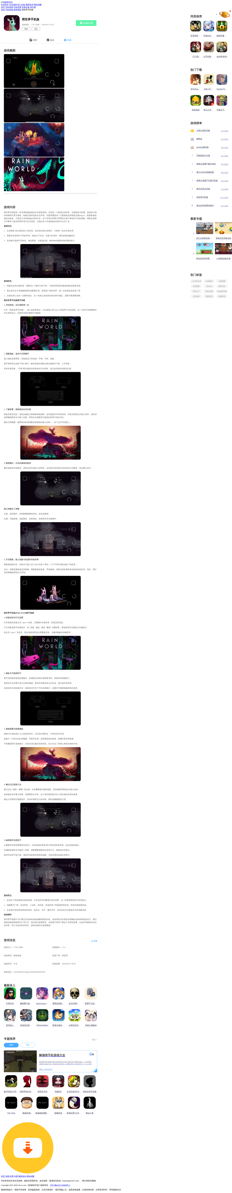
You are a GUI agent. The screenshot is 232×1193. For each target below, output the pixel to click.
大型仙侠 (196, 296)
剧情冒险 (17, 10)
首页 (3, 7)
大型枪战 (209, 281)
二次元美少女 (196, 281)
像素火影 (209, 296)
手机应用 (17, 7)
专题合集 (25, 7)
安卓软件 (5, 5)
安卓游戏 (13, 5)
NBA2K (209, 286)
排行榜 (33, 7)
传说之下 (196, 291)
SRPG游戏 (209, 291)
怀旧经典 (196, 286)
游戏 (7, 1176)
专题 (69, 40)
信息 (52, 40)
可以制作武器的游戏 (222, 291)
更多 (93, 1039)
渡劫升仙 (221, 286)
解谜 (26, 29)
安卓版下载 (88, 23)
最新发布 (29, 5)
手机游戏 (9, 7)
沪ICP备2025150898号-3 (60, 1185)
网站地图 (38, 5)
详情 (35, 40)
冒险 (36, 29)
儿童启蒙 (221, 281)
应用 (12, 1176)
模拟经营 (221, 296)
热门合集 (21, 5)
